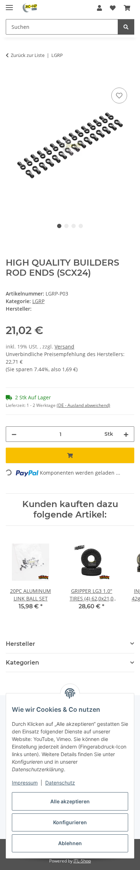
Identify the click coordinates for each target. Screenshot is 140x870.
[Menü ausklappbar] (9, 4)
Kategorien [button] (22, 662)
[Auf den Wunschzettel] (119, 95)
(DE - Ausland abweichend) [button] (83, 405)
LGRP (38, 301)
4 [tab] (81, 226)
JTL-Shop (82, 861)
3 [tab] (73, 226)
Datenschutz (60, 783)
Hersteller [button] (20, 643)
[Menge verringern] (14, 434)
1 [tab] (59, 226)
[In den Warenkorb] (11, 78)
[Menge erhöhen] (126, 434)
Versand (64, 346)
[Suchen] (126, 27)
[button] (99, 8)
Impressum (25, 783)
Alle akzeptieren (70, 801)
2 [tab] (66, 226)
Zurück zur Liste (28, 55)
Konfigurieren (70, 822)
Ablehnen (70, 843)
